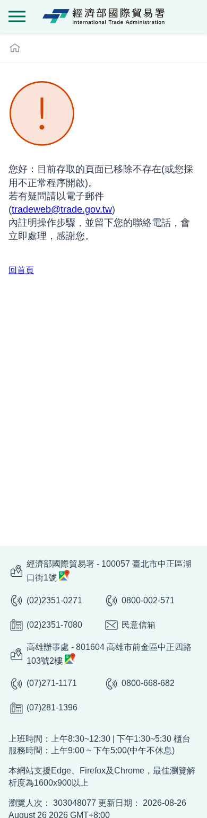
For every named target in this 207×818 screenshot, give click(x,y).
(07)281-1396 (52, 707)
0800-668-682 (148, 683)
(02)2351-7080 (54, 624)
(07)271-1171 (52, 683)
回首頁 (21, 270)
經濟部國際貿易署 (103, 16)
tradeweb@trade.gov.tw (62, 209)
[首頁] (14, 47)
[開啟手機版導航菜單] (16, 16)
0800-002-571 (148, 600)
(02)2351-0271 (54, 600)
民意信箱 (139, 624)
